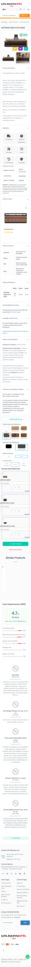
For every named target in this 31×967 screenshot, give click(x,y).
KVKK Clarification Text (22, 902)
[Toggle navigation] (28, 9)
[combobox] (15, 483)
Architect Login (15, 312)
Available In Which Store (10, 318)
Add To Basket (16, 544)
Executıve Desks (24, 22)
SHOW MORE (16, 838)
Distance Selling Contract (22, 897)
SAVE (25, 922)
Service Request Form (6, 887)
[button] (10, 9)
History (3, 891)
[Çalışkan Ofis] (13, 936)
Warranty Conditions (23, 889)
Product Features (8, 246)
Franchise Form (6, 883)
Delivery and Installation (10, 339)
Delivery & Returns (22, 892)
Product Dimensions (9, 282)
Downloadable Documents (11, 305)
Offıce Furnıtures (13, 22)
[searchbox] (15, 483)
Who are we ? (21, 906)
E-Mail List (4, 900)
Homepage (4, 22)
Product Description (9, 68)
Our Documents (6, 903)
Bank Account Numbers (5, 895)
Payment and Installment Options (13, 389)
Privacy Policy (21, 886)
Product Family (7, 199)
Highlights (6, 128)
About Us (19, 883)
